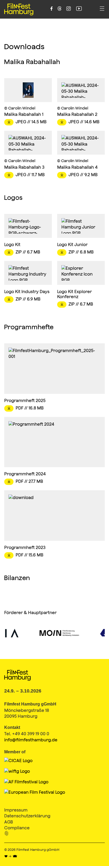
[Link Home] (18, 9)
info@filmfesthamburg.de (30, 739)
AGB (8, 821)
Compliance (17, 827)
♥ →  (10, 856)
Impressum (16, 810)
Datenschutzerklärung (27, 815)
